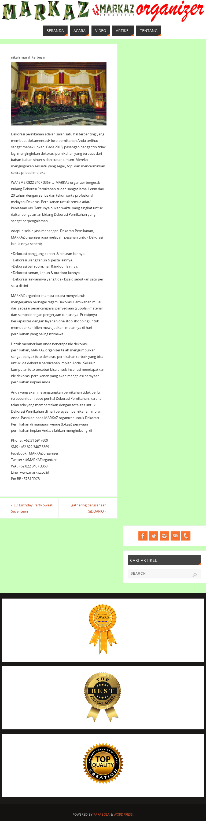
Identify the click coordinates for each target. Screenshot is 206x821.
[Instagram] (164, 536)
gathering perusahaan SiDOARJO (88, 508)
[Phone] (185, 536)
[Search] (194, 575)
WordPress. (124, 814)
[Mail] (175, 536)
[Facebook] (143, 536)
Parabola (101, 814)
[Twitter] (153, 536)
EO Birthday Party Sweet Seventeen (32, 508)
